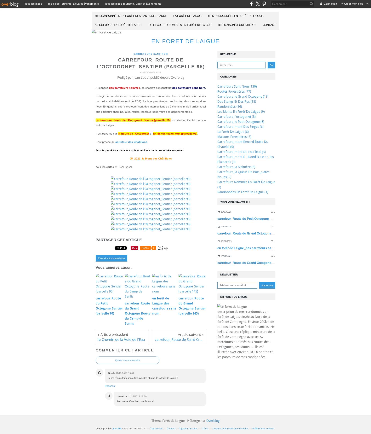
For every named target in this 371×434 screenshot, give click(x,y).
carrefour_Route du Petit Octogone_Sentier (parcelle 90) (258, 218)
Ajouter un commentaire (127, 360)
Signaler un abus (188, 428)
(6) (240, 126)
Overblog (213, 421)
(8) (236, 116)
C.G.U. (205, 428)
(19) (242, 96)
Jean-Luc (117, 428)
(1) (242, 192)
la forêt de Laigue (187, 15)
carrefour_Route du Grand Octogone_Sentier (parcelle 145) (260, 262)
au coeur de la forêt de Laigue (118, 24)
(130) (237, 86)
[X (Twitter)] (257, 4)
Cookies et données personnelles (230, 428)
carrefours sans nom (151, 54)
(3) (241, 152)
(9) (241, 111)
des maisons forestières (237, 24)
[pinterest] (264, 4)
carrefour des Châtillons (131, 141)
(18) (236, 101)
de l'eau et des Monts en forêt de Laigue (180, 24)
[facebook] (251, 4)
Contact (269, 24)
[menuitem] (131, 16)
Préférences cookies (263, 428)
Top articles (156, 428)
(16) (229, 106)
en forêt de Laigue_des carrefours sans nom (249, 248)
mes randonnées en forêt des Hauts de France (131, 15)
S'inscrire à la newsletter (111, 258)
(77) (234, 91)
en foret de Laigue (185, 41)
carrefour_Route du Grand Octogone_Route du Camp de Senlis (263, 233)
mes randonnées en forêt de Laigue (235, 15)
